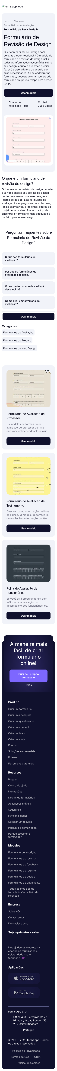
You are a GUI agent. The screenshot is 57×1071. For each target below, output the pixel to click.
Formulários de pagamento (24, 882)
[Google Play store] (26, 993)
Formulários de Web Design (19, 348)
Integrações (15, 791)
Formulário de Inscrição (22, 852)
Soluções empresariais (21, 751)
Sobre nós (14, 911)
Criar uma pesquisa (19, 715)
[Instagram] (17, 940)
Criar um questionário (21, 721)
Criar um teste (16, 733)
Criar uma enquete (19, 727)
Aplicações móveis (19, 803)
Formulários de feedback (23, 864)
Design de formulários (21, 797)
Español (30, 1003)
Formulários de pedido (21, 876)
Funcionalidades (17, 815)
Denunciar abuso (18, 923)
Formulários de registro (22, 870)
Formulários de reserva (22, 858)
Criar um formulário (20, 709)
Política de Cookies (28, 1062)
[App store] (26, 978)
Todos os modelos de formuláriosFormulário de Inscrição (23, 892)
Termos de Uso (20, 1056)
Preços (12, 745)
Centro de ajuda (17, 785)
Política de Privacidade (26, 1050)
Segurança (14, 809)
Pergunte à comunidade (22, 827)
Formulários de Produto (17, 340)
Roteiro (12, 757)
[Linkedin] (10, 940)
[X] (24, 940)
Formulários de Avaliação (18, 332)
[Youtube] (31, 940)
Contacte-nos (16, 917)
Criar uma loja (16, 739)
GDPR (37, 1056)
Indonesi (31, 1009)
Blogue (12, 779)
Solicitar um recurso (20, 821)
